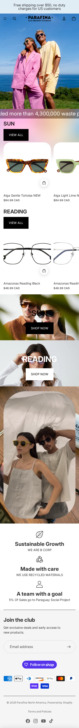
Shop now (39, 328)
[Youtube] (43, 721)
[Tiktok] (51, 721)
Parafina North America (31, 702)
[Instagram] (35, 721)
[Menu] (5, 19)
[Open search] (14, 18)
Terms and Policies (39, 711)
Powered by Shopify (59, 702)
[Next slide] (71, 172)
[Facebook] (28, 721)
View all (16, 135)
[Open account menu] (64, 18)
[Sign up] (69, 646)
